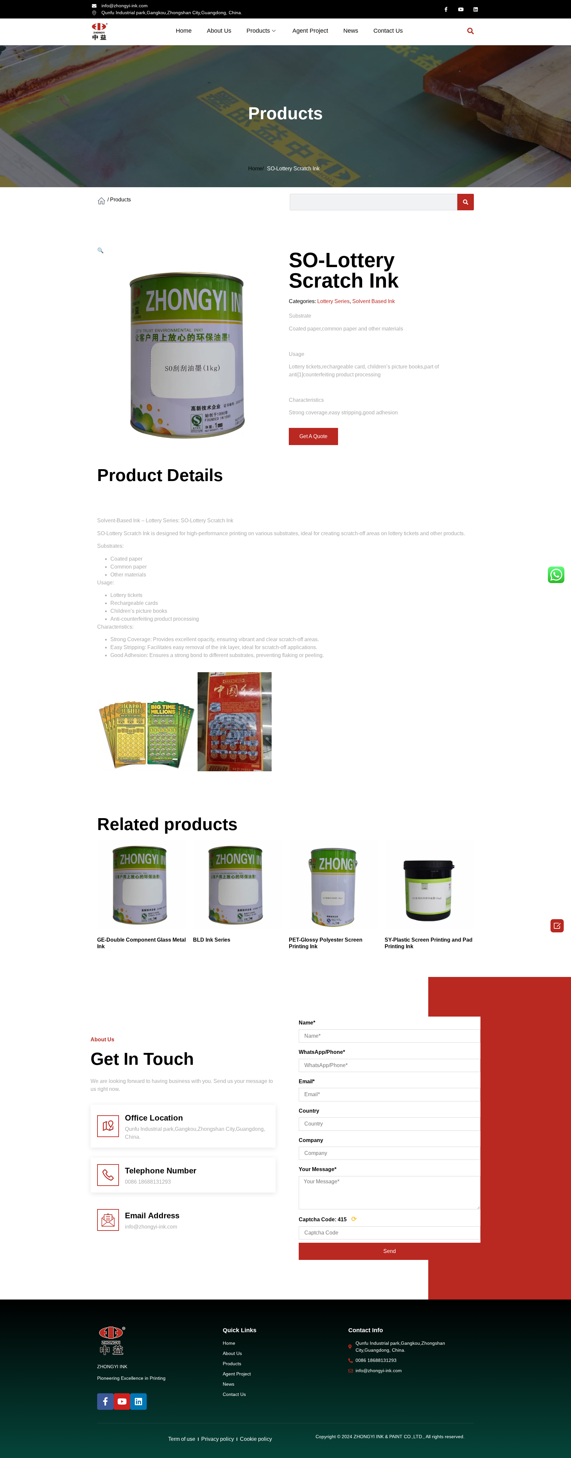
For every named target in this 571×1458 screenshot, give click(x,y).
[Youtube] (461, 9)
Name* (307, 1022)
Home (184, 30)
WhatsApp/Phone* (322, 1052)
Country (309, 1111)
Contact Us (388, 30)
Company (311, 1140)
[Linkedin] (475, 9)
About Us (219, 30)
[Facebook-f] (446, 9)
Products (258, 30)
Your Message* (317, 1169)
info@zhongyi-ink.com (151, 1227)
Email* (307, 1081)
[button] (313, 436)
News (350, 30)
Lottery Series (333, 301)
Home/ (256, 168)
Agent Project (310, 30)
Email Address (152, 1215)
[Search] (465, 202)
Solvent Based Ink (373, 301)
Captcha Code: (328, 1219)
